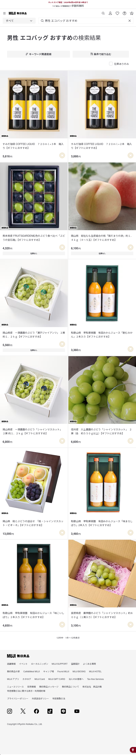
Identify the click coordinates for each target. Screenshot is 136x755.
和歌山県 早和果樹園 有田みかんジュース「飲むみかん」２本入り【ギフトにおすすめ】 (102, 334)
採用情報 (31, 686)
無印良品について (70, 686)
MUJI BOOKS (79, 671)
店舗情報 (11, 663)
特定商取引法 (58, 698)
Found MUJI (63, 671)
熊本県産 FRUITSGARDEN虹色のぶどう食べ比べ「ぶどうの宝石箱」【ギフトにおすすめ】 (34, 237)
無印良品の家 (13, 671)
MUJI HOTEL (95, 671)
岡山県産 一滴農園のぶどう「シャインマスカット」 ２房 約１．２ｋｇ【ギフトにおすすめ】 (32, 431)
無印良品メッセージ (48, 686)
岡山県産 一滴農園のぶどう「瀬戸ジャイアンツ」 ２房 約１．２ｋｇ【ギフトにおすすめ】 (34, 334)
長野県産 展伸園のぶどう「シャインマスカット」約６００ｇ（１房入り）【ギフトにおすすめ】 (102, 615)
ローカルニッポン (39, 663)
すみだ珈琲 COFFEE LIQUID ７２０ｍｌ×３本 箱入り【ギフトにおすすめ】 (33, 146)
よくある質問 (89, 663)
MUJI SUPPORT (59, 663)
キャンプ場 (48, 671)
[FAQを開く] (124, 12)
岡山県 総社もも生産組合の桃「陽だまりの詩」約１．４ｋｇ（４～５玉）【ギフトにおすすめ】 (102, 237)
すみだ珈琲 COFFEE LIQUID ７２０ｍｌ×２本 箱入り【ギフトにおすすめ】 (101, 146)
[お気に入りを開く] (117, 12)
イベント (23, 663)
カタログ (26, 678)
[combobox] (19, 21)
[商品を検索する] (103, 12)
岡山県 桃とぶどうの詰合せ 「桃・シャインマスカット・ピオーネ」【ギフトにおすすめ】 (33, 523)
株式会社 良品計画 (92, 686)
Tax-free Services (95, 678)
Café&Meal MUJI (31, 671)
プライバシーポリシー (17, 698)
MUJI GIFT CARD (56, 678)
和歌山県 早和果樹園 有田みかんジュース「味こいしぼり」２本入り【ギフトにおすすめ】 (33, 615)
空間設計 (75, 663)
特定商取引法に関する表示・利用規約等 (26, 690)
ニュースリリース (15, 686)
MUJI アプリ (13, 678)
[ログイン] (110, 12)
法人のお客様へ (76, 678)
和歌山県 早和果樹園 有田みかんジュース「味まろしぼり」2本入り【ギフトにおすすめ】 (102, 523)
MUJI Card (40, 678)
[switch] (62, 155)
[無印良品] (18, 656)
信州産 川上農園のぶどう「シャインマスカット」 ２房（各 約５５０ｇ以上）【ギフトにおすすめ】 (101, 431)
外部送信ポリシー (40, 698)
